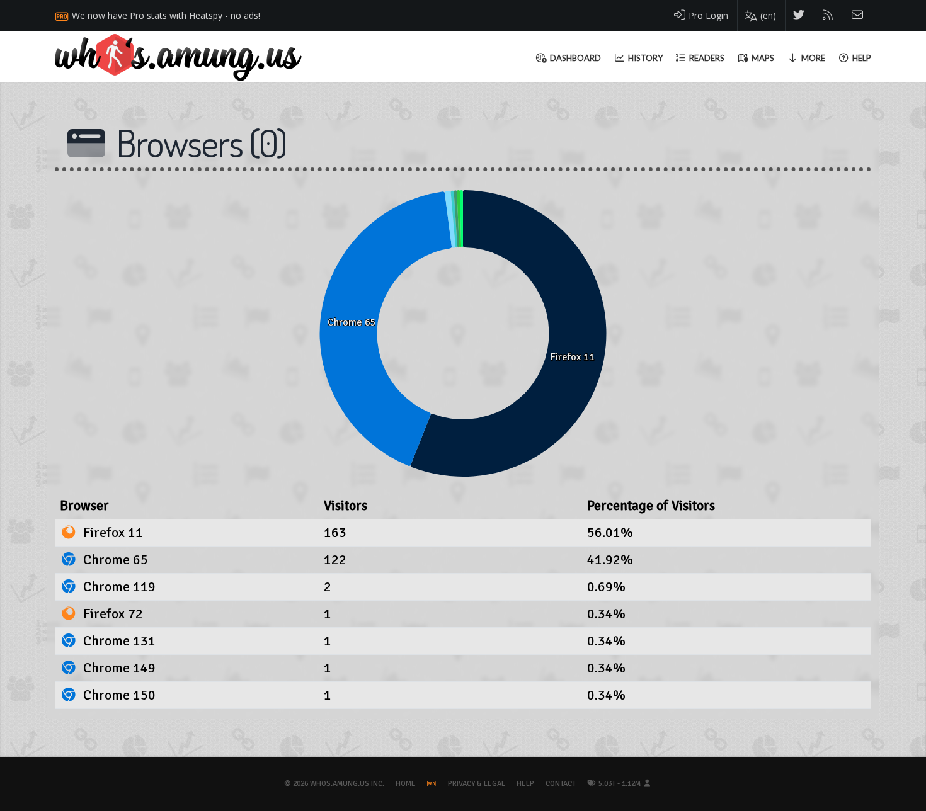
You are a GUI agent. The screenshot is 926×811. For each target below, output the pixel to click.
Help (525, 783)
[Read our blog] (828, 15)
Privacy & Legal (476, 783)
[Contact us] (857, 15)
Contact (561, 783)
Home (406, 783)
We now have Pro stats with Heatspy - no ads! (166, 15)
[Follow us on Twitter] (799, 15)
